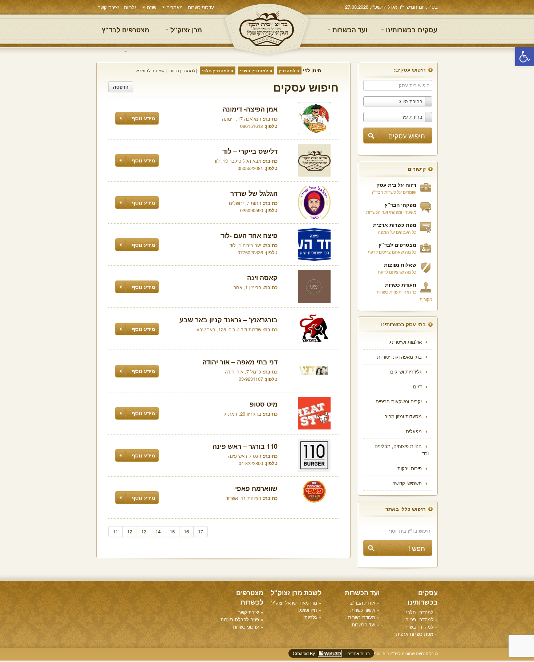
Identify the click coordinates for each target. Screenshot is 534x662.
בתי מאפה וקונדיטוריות (399, 356)
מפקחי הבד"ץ (400, 204)
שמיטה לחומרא (150, 70)
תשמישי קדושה (407, 483)
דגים (417, 386)
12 (129, 531)
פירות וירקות (409, 468)
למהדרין (287, 70)
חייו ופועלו (307, 609)
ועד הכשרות (349, 30)
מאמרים (174, 7)
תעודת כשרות (400, 284)
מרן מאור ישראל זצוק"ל (294, 602)
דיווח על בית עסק (396, 184)
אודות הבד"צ (362, 602)
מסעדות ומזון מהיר (403, 416)
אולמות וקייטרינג (405, 341)
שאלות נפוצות (400, 264)
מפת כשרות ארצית (394, 224)
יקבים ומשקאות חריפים (399, 401)
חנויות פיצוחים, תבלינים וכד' (402, 450)
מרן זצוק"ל (185, 30)
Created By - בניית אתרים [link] (331, 653)
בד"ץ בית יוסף (267, 29)
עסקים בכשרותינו (410, 30)
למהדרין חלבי (215, 70)
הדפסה (121, 86)
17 (200, 531)
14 (158, 531)
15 (172, 531)
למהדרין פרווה (182, 70)
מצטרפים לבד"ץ (125, 30)
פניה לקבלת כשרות (240, 619)
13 (143, 531)
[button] (524, 56)
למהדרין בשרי (254, 70)
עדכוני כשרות (201, 7)
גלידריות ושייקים (406, 371)
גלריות (130, 7)
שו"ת (150, 7)
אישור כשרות (362, 609)
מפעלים (414, 431)
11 (115, 531)
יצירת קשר (108, 7)
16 (186, 531)
